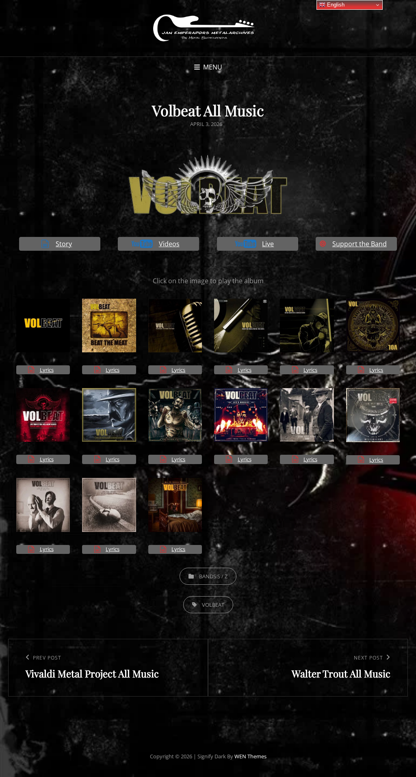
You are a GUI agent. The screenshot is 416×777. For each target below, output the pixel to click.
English (334, 5)
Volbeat (213, 604)
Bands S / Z (213, 576)
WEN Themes (250, 756)
